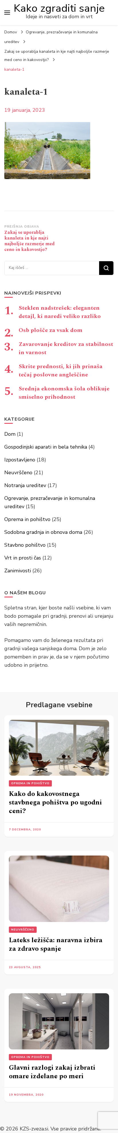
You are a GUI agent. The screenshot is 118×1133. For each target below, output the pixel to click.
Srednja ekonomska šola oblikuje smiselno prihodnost (64, 392)
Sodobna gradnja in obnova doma (43, 532)
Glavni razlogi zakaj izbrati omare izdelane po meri (52, 1072)
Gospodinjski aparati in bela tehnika (45, 446)
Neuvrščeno (18, 472)
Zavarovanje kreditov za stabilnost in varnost (66, 348)
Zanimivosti (17, 570)
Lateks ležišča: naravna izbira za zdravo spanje (56, 944)
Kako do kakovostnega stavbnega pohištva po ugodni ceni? (55, 802)
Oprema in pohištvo (27, 519)
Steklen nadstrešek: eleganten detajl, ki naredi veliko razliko (60, 312)
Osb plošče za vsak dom (50, 330)
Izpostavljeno (19, 459)
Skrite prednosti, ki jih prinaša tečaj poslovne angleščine (61, 370)
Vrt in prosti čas (22, 557)
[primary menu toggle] (7, 13)
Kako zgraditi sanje (59, 8)
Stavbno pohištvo (25, 545)
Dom (9, 434)
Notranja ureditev (25, 485)
